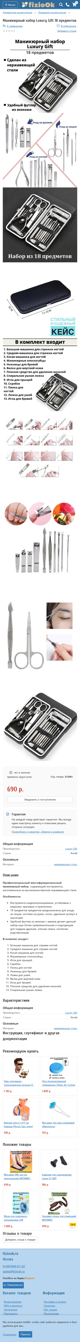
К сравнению (15, 26)
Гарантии (49, 1305)
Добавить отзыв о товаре (20, 1239)
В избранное (68, 26)
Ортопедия (10, 1309)
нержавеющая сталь (65, 864)
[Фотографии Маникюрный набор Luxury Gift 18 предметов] (40, 76)
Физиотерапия (12, 1301)
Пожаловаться (15, 1285)
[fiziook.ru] (38, 4)
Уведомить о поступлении (40, 799)
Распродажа (51, 1313)
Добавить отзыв (66, 31)
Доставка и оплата (55, 1301)
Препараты (10, 1313)
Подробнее (10, 1334)
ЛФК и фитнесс (13, 1305)
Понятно (25, 1334)
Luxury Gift (71, 848)
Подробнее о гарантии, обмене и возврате (38, 831)
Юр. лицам (50, 1309)
